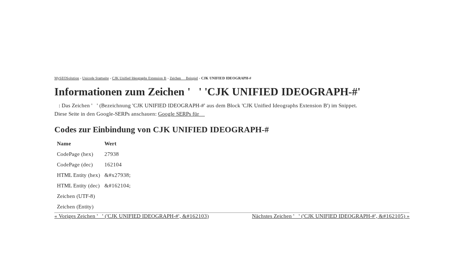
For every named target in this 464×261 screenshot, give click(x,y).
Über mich (314, 6)
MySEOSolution (66, 78)
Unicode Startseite (95, 78)
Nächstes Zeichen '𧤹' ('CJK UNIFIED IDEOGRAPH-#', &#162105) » (331, 216)
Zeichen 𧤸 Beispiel (184, 78)
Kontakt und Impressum (371, 6)
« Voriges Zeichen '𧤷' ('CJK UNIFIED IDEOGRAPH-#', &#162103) (131, 216)
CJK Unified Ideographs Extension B (139, 78)
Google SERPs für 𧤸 (181, 114)
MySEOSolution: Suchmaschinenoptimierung (139, 33)
